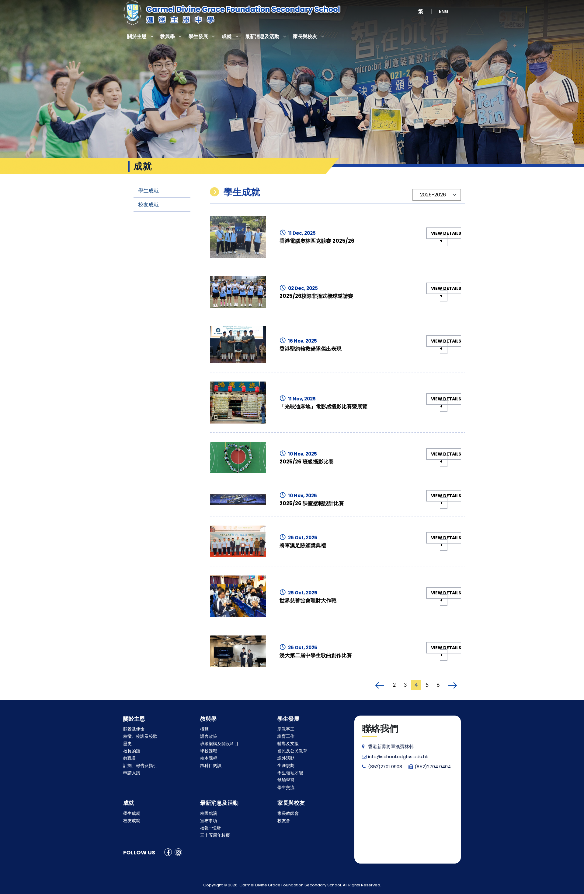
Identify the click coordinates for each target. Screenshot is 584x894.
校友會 (283, 821)
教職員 (129, 758)
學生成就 (148, 190)
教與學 (167, 36)
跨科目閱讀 (210, 765)
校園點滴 (208, 813)
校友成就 (148, 204)
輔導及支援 (288, 744)
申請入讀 (131, 773)
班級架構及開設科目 (219, 744)
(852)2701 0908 (385, 766)
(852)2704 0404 (433, 766)
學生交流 (285, 787)
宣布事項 (208, 821)
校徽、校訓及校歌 (140, 736)
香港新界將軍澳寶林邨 (391, 746)
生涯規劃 (285, 765)
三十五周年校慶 (215, 835)
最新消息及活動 (262, 36)
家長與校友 (305, 36)
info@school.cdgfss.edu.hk (398, 756)
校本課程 (208, 758)
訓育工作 (285, 736)
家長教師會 (288, 813)
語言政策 (208, 736)
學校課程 (208, 751)
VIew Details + (446, 237)
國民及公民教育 (292, 751)
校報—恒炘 (210, 828)
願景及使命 (133, 729)
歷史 (127, 744)
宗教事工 (285, 729)
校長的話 (131, 751)
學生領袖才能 (290, 773)
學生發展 (198, 36)
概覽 (204, 729)
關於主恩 (137, 36)
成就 (226, 36)
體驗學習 (285, 780)
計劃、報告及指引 (140, 765)
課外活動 (285, 758)
